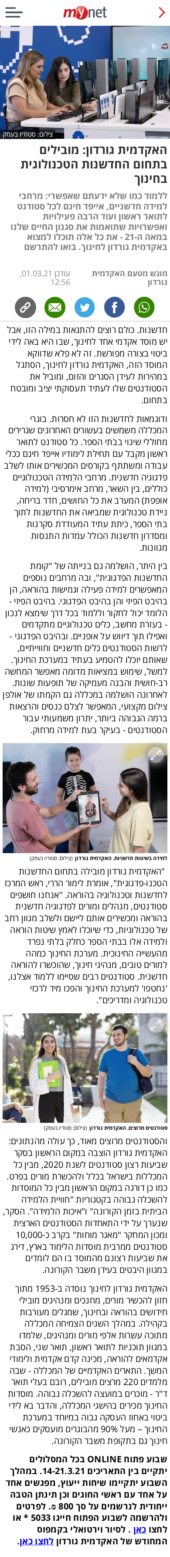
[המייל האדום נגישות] (85, 12)
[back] (162, 12)
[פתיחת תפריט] (14, 12)
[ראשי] (84, 19)
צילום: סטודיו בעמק (28, 134)
